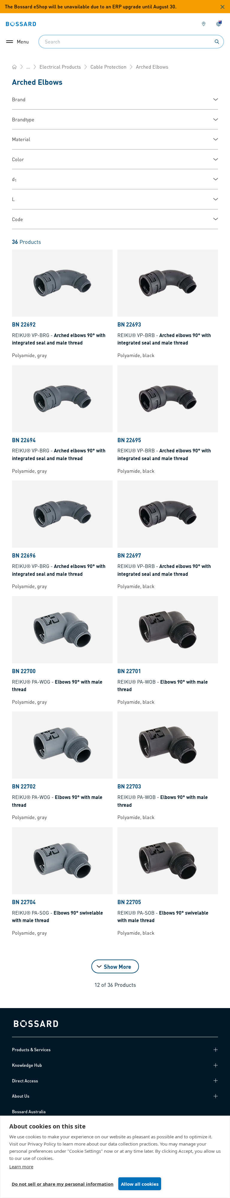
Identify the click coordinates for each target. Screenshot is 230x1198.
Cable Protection (108, 67)
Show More (117, 966)
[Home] (14, 66)
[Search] (216, 41)
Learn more (21, 1167)
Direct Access (25, 1080)
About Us (20, 1096)
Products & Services (31, 1049)
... (28, 67)
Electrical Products (60, 67)
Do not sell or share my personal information (63, 1184)
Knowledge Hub (27, 1065)
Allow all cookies (139, 1184)
